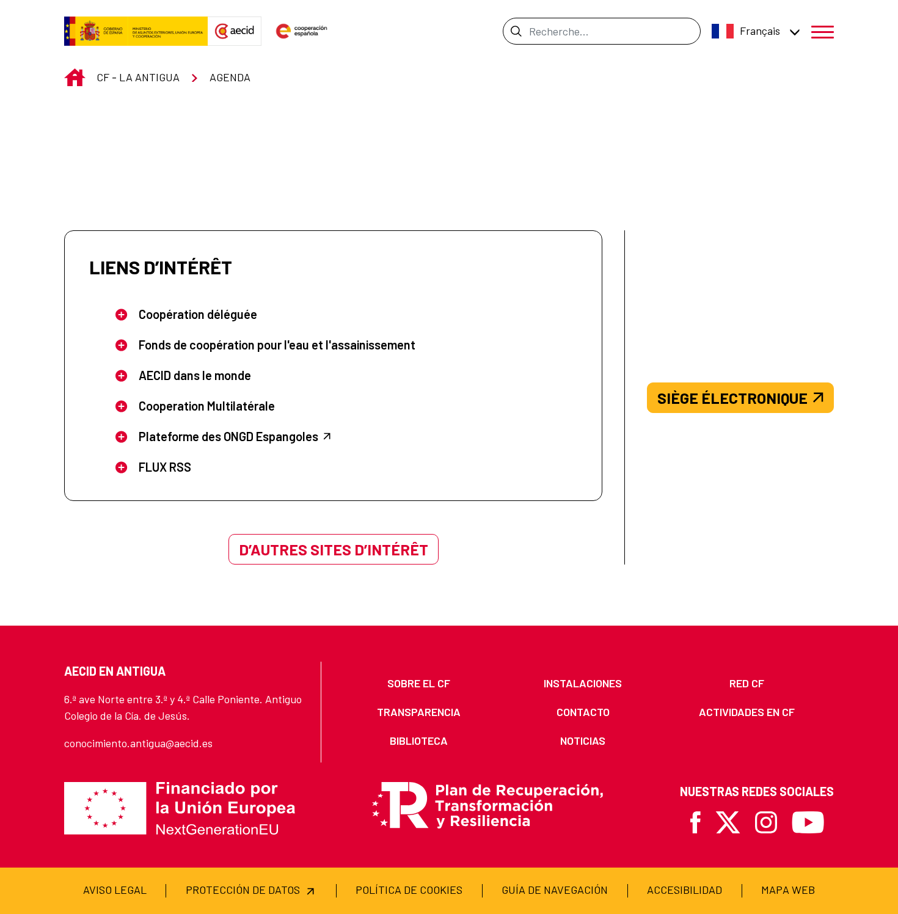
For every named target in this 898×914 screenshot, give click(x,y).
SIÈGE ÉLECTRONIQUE (732, 398)
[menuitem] (419, 683)
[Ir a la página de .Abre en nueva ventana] (136, 31)
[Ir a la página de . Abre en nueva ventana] (234, 31)
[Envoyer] (516, 31)
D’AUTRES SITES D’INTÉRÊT (333, 549)
